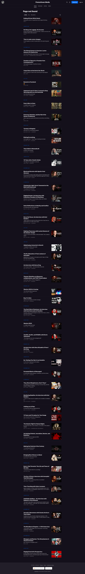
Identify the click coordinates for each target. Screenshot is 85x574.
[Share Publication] (69, 2)
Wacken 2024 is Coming (31, 289)
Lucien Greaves (39, 55)
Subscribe (74, 2)
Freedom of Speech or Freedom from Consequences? (34, 61)
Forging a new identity (28, 150)
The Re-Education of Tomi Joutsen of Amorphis (35, 254)
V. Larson (33, 177)
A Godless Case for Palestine (30, 105)
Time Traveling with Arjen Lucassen (34, 486)
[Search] (67, 2)
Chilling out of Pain (29, 406)
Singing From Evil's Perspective (33, 551)
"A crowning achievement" (29, 448)
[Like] (24, 133)
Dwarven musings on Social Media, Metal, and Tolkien (35, 199)
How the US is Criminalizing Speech (31, 130)
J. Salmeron (31, 55)
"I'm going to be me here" (29, 188)
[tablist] (30, 15)
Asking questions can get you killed (31, 437)
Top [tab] (29, 14)
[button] (35, 6)
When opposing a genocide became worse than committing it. (36, 118)
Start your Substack (39, 568)
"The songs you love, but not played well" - (33, 338)
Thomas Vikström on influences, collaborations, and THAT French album (35, 277)
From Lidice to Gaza (29, 103)
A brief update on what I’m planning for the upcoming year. (36, 41)
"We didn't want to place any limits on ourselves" (34, 479)
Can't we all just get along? (29, 94)
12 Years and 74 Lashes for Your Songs (35, 415)
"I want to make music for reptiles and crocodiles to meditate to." (37, 399)
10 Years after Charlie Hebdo (32, 160)
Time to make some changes (32, 39)
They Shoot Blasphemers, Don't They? (35, 383)
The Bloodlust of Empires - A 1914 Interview (37, 526)
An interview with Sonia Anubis (30, 456)
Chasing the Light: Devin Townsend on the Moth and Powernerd (36, 186)
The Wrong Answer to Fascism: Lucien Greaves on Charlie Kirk (35, 51)
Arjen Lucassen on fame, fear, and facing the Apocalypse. (36, 72)
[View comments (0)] (33, 23)
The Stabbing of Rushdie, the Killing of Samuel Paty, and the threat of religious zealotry (36, 385)
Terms (45, 565)
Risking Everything (29, 137)
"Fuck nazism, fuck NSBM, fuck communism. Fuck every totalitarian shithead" (36, 529)
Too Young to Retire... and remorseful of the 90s (34, 266)
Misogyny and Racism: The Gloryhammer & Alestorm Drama (36, 539)
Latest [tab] (25, 14)
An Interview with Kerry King (32, 265)
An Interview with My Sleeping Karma (32, 408)
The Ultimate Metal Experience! (30, 291)
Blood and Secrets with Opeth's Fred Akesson (34, 172)
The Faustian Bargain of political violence (32, 64)
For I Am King (26, 350)
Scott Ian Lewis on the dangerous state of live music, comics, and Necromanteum (37, 313)
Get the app (48, 568)
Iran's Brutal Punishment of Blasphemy (32, 417)
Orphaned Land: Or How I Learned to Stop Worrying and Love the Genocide (36, 91)
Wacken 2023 (28, 323)
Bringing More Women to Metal (33, 455)
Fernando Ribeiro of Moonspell (33, 371)
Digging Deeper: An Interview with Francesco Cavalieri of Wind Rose (34, 196)
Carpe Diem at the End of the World (34, 70)
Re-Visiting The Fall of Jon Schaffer (34, 360)
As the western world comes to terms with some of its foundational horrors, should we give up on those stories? (36, 554)
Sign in (81, 2)
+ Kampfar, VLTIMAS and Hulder (30, 247)
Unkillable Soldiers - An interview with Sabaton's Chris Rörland (35, 499)
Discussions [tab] (33, 14)
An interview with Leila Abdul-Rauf (31, 207)
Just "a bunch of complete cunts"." (31, 542)
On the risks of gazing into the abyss (31, 362)
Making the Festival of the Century (34, 446)
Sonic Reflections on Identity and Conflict (36, 205)
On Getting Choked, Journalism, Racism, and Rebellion (37, 434)
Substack (36, 571)
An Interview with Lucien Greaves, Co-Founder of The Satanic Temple (37, 426)
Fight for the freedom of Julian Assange (32, 299)
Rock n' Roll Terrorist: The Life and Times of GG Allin (36, 467)
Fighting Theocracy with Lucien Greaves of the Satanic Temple (36, 231)
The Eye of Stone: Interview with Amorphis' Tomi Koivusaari (36, 477)
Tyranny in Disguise (29, 128)
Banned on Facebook (30, 82)
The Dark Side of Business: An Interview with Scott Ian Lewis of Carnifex (35, 310)
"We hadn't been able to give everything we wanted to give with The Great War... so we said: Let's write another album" (36, 502)
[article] (42, 21)
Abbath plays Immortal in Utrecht (33, 245)
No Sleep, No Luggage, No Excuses (34, 29)
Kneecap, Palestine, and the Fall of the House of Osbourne (35, 115)
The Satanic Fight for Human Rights (34, 424)
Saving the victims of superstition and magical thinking (35, 20)
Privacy (41, 565)
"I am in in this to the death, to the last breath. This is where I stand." (37, 235)
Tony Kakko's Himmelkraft (31, 148)
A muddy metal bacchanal (29, 325)
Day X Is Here (27, 298)
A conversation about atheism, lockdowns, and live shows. (36, 373)
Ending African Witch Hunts (32, 18)
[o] (56, 21)
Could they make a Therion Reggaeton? (32, 279)
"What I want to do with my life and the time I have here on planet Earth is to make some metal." (36, 221)
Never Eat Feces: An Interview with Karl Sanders (35, 217)
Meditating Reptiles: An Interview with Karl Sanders (36, 396)
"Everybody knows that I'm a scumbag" (32, 469)
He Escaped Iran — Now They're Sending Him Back (34, 139)
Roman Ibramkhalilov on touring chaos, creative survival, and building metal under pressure (37, 32)
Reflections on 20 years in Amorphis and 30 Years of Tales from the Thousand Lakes (36, 258)
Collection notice (50, 565)
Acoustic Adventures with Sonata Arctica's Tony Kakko (36, 513)
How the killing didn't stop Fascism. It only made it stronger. (36, 54)
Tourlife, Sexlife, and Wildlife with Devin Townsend (35, 335)
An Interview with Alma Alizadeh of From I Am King (36, 348)
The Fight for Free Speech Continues (31, 161)
